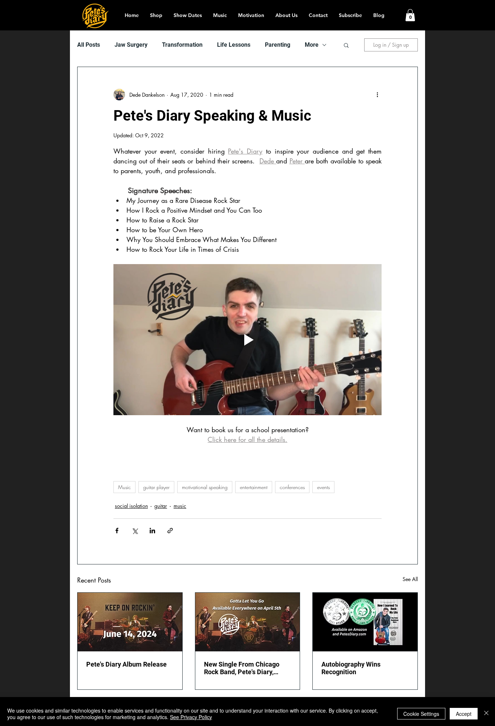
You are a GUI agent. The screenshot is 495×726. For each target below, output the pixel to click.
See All (410, 579)
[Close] (486, 713)
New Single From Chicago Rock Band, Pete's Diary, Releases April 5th (241, 668)
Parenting (277, 44)
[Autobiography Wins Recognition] (365, 622)
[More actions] (377, 94)
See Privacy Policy (191, 717)
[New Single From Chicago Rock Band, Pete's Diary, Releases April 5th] (247, 622)
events (323, 487)
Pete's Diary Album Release (126, 664)
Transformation (182, 44)
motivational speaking (205, 487)
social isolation (131, 505)
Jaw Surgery (131, 44)
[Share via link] (170, 530)
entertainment (253, 487)
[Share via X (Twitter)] (134, 530)
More (312, 44)
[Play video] (247, 339)
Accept (463, 713)
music (180, 505)
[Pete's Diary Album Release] (130, 622)
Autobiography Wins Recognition (350, 668)
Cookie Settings (421, 713)
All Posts (88, 44)
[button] (410, 15)
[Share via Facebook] (116, 530)
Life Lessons (233, 44)
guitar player (156, 487)
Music (124, 487)
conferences (292, 487)
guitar (160, 505)
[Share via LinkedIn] (152, 530)
